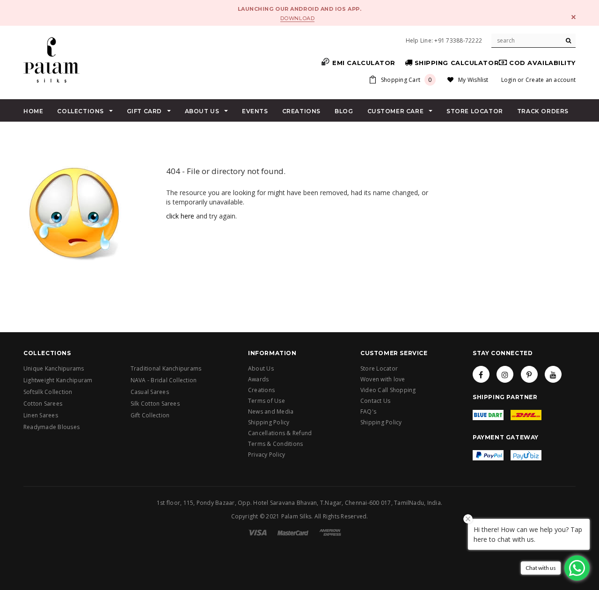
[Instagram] (505, 374)
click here (180, 215)
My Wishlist (473, 80)
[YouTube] (553, 374)
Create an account (551, 80)
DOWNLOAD (297, 18)
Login (508, 80)
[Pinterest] (529, 374)
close (573, 17)
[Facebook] (481, 374)
